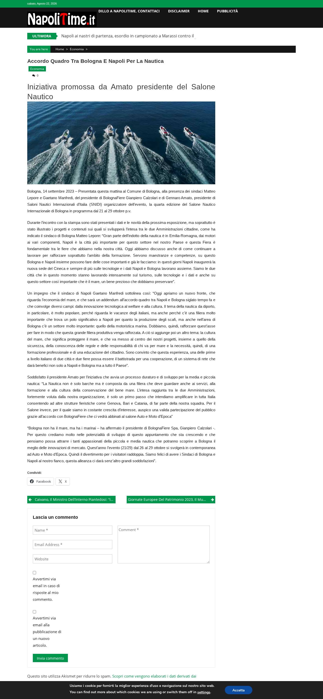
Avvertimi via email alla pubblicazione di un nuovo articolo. (47, 631)
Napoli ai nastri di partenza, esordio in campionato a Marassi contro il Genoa (134, 36)
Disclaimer (179, 11)
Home (203, 11)
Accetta (238, 690)
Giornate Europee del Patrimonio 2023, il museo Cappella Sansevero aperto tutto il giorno (171, 499)
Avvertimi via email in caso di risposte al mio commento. (46, 589)
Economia (77, 49)
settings (203, 692)
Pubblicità (227, 11)
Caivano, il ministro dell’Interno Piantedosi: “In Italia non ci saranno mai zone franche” (75, 499)
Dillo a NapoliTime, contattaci (129, 11)
